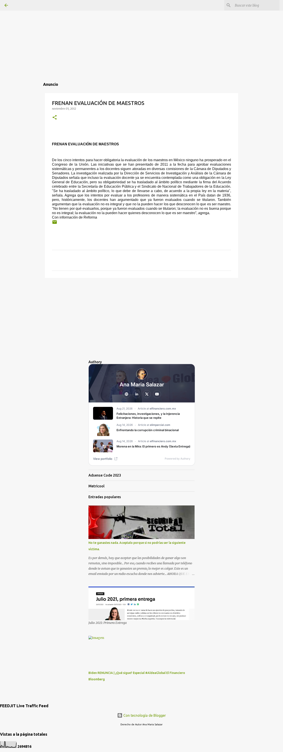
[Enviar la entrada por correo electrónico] (54, 223)
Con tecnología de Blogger (144, 715)
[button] (54, 118)
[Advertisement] (141, 31)
